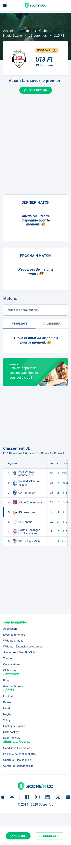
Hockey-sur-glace (14, 726)
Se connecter (49, 835)
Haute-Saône (12, 35)
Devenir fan (38, 90)
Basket (7, 702)
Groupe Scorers (13, 686)
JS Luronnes (38, 35)
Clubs (43, 30)
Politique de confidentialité (19, 753)
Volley (6, 720)
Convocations (11, 664)
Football (26, 30)
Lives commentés (14, 634)
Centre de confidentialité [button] (18, 765)
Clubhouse (10, 670)
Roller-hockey (11, 737)
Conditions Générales (16, 748)
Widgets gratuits (13, 640)
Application (10, 628)
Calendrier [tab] (52, 323)
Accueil (8, 30)
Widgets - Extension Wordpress (22, 646)
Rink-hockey (11, 731)
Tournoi (7, 658)
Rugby (7, 714)
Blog (6, 680)
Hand (6, 708)
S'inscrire (18, 835)
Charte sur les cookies (17, 759)
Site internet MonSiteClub (19, 652)
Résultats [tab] (19, 323)
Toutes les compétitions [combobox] (22, 310)
